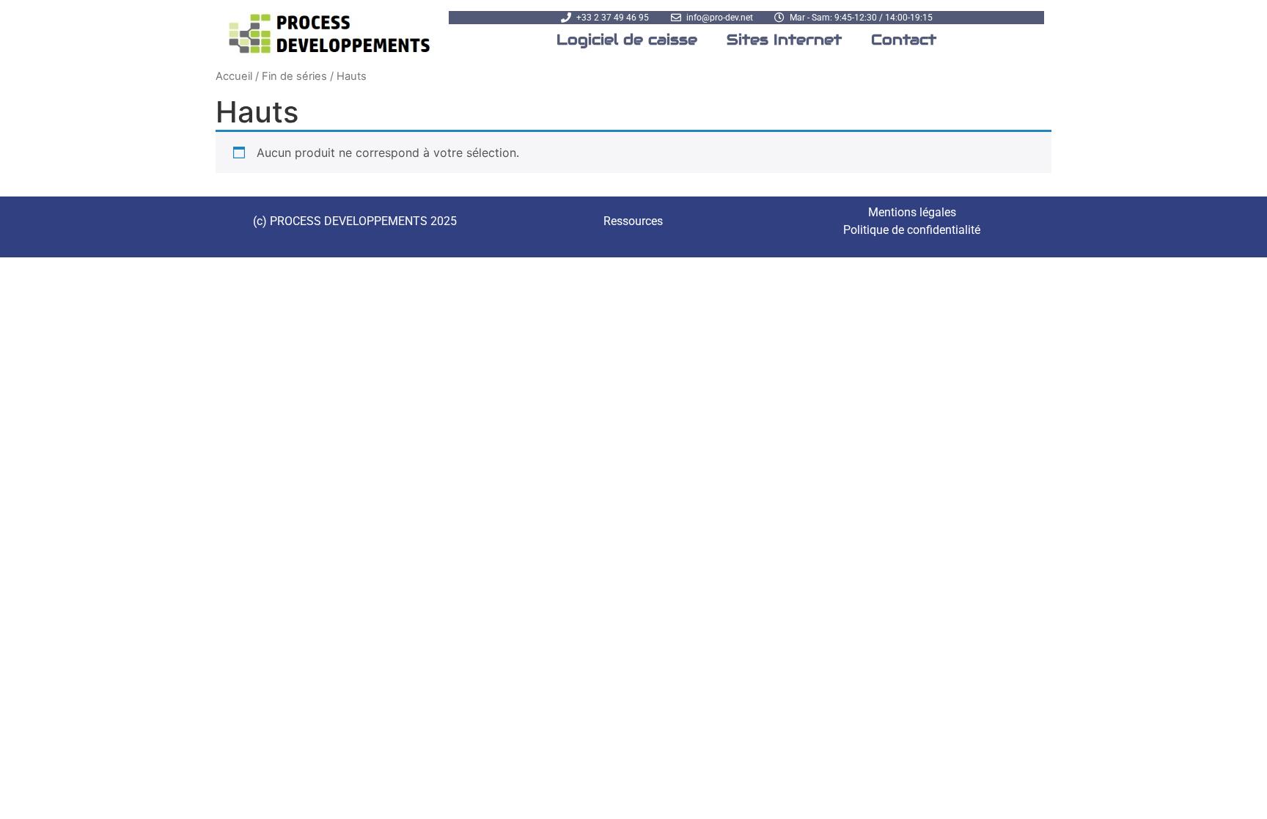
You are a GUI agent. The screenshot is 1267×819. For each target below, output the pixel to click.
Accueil (234, 76)
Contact (903, 39)
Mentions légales (912, 212)
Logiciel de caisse (627, 39)
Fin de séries (294, 76)
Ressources (633, 221)
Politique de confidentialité (911, 230)
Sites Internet (784, 39)
